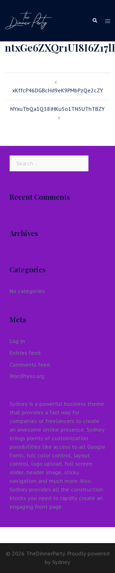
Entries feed (25, 353)
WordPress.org (27, 376)
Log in (17, 341)
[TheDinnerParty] (28, 20)
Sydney (61, 562)
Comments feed (30, 365)
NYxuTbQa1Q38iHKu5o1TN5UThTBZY (57, 109)
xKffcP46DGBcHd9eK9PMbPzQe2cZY (57, 90)
